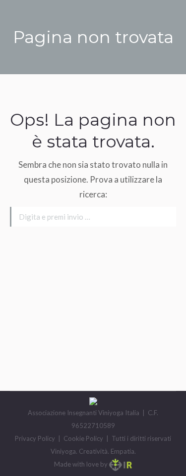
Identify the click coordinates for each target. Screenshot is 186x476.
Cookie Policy (83, 438)
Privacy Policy (35, 438)
